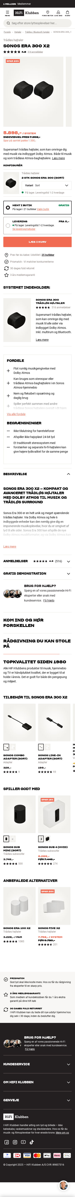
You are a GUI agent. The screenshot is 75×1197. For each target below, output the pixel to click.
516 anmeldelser (35, 52)
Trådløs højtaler (13, 40)
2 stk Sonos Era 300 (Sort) (43, 177)
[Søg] (8, 23)
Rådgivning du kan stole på (37, 643)
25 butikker (48, 255)
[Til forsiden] (26, 13)
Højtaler (17, 32)
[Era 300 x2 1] (33, 92)
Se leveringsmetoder (23, 229)
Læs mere (58, 158)
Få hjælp (48, 600)
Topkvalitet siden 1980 (34, 662)
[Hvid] (13, 747)
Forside (7, 32)
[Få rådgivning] (63, 1185)
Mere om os (62, 1132)
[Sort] (6, 747)
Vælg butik (43, 209)
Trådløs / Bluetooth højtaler (37, 32)
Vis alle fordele (16, 414)
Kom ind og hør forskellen (23, 622)
